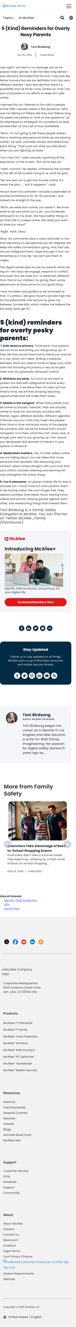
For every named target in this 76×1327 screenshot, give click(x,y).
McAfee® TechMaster (17, 1063)
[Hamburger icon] (69, 6)
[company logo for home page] (14, 6)
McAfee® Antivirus (15, 1043)
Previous (8, 844)
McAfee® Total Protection (20, 1036)
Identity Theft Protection (20, 900)
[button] (71, 17)
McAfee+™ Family (15, 1030)
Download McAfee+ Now (36, 602)
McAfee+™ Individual (17, 1023)
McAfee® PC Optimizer (18, 1057)
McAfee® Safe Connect (19, 1050)
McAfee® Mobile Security (20, 1070)
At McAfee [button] (27, 18)
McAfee (30, 514)
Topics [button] (8, 18)
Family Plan (12, 909)
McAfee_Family (32, 518)
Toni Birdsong (40, 47)
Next (67, 844)
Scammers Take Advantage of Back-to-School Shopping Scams (37, 848)
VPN (6, 904)
